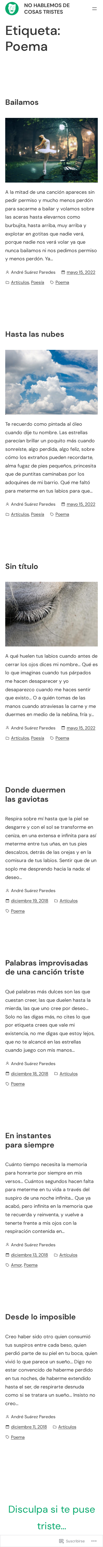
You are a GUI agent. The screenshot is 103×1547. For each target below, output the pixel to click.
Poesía (37, 282)
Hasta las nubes (34, 334)
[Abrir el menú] (94, 8)
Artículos (20, 282)
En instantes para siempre (29, 1140)
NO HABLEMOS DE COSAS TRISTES (47, 8)
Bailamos (22, 102)
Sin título (21, 566)
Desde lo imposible (40, 1317)
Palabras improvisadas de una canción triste (46, 967)
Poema (62, 282)
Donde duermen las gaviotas (35, 794)
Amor (16, 1265)
